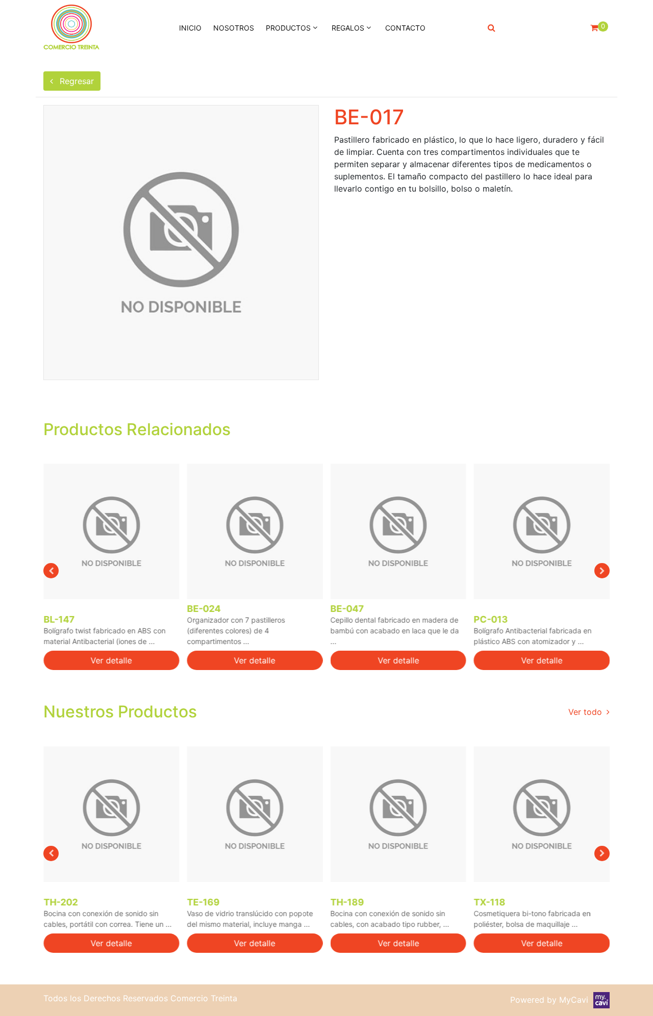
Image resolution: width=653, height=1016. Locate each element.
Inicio (190, 27)
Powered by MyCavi (551, 1000)
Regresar (75, 81)
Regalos (348, 27)
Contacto (405, 27)
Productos (288, 27)
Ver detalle (111, 660)
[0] (594, 27)
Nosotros (233, 27)
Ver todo (586, 712)
